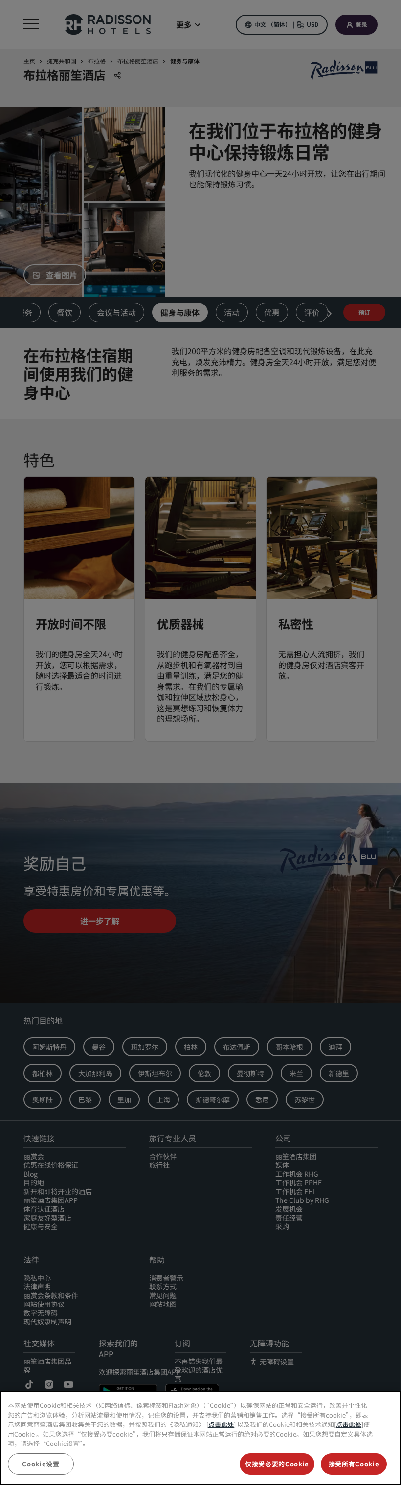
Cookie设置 (40, 1463)
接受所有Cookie (354, 1463)
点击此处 (221, 1424)
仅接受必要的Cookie (277, 1463)
